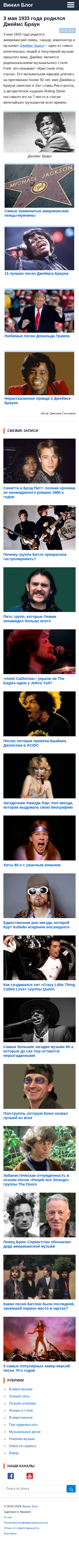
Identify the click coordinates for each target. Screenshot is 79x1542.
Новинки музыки (22, 1439)
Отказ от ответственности (21, 1528)
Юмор (14, 1453)
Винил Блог (18, 5)
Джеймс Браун (32, 46)
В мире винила (20, 1417)
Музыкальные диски (24, 1432)
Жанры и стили (21, 1410)
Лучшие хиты (19, 1396)
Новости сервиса (22, 1446)
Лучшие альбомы (22, 1403)
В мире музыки (20, 1389)
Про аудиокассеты (23, 1424)
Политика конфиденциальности (26, 1522)
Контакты (10, 1533)
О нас (8, 1517)
